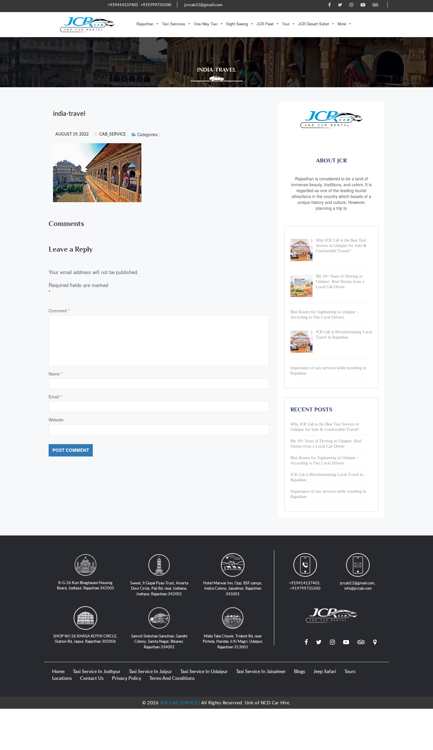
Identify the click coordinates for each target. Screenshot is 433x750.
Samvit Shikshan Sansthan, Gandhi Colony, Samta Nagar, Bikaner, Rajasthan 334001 (159, 641)
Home (58, 671)
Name (55, 374)
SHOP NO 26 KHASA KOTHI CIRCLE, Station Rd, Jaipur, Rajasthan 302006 (85, 638)
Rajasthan (144, 24)
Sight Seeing (237, 24)
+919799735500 (156, 4)
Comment (59, 311)
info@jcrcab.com (358, 588)
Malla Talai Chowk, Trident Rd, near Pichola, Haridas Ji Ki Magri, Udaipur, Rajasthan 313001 (233, 641)
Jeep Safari (324, 671)
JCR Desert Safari (313, 24)
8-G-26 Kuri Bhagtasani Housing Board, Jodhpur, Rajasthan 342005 (85, 585)
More (342, 24)
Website (56, 420)
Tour (286, 24)
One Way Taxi (206, 24)
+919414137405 (123, 4)
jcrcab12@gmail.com (203, 4)
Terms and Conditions (172, 678)
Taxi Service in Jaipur (150, 671)
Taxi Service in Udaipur (204, 671)
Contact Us (92, 678)
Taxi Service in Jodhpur (96, 671)
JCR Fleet (265, 24)
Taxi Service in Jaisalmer (261, 671)
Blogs (299, 671)
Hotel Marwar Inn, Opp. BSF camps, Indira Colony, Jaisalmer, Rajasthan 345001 (232, 588)
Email (55, 397)
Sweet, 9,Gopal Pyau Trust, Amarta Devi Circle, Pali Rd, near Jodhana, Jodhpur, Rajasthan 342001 (159, 588)
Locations (62, 678)
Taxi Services (173, 24)
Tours (350, 671)
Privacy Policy (126, 678)
